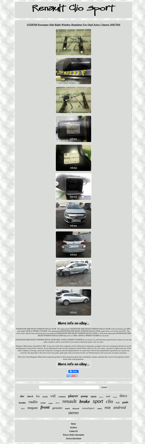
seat (108, 396)
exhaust (61, 396)
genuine (57, 408)
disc (22, 396)
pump (84, 396)
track (45, 396)
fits (38, 396)
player (73, 396)
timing (115, 397)
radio (33, 401)
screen (43, 403)
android (119, 407)
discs (123, 396)
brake (84, 401)
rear (108, 407)
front (45, 407)
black (23, 409)
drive (58, 403)
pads (125, 402)
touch (67, 408)
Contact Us (73, 431)
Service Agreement (73, 438)
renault (69, 401)
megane (32, 408)
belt (118, 402)
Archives (73, 427)
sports (101, 397)
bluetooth (76, 409)
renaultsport (88, 408)
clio (109, 401)
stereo (73, 412)
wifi (53, 396)
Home (73, 424)
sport (98, 401)
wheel (99, 408)
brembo (22, 403)
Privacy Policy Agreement (73, 435)
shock (30, 396)
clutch (93, 396)
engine (50, 403)
